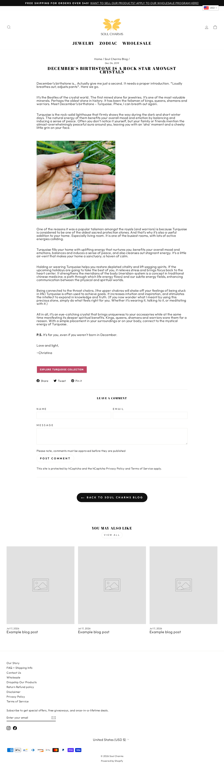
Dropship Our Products (22, 682)
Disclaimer (13, 692)
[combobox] (210, 7)
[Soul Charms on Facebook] (15, 728)
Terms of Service (142, 468)
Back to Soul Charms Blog (114, 497)
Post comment (55, 458)
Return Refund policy (20, 687)
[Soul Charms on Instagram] (8, 728)
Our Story (13, 663)
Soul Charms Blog (116, 59)
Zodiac (108, 43)
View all (112, 534)
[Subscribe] (53, 718)
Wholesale (137, 43)
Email (118, 409)
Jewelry (83, 43)
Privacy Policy (115, 468)
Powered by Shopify (112, 760)
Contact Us (14, 672)
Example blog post (22, 632)
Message (45, 425)
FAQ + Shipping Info (20, 667)
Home (98, 59)
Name (42, 409)
